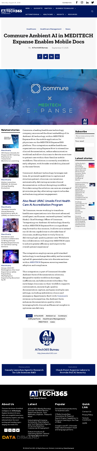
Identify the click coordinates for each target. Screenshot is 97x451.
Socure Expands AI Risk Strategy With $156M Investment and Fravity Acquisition (81, 221)
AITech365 (38, 316)
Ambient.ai (51, 316)
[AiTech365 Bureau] (47, 337)
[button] (92, 11)
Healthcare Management (51, 29)
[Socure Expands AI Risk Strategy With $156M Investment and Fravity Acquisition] (91, 218)
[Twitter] (92, 2)
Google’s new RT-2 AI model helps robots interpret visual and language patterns (66, 428)
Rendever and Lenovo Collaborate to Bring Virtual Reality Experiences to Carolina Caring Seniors (10, 242)
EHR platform (34, 319)
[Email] (57, 56)
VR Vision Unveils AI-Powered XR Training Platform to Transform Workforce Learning (10, 157)
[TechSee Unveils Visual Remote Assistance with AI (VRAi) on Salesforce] (10, 198)
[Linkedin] (87, 2)
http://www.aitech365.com (47, 353)
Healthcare (31, 29)
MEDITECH (35, 262)
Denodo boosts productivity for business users (66, 410)
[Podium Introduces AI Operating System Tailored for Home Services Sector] (91, 204)
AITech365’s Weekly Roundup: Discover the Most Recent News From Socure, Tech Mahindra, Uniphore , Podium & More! (80, 171)
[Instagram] (82, 2)
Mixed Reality (6, 150)
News (68, 29)
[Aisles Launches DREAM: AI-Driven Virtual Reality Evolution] (10, 170)
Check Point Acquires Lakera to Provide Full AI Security (73, 371)
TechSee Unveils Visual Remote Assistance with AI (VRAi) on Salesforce (10, 212)
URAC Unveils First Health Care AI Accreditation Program (46, 203)
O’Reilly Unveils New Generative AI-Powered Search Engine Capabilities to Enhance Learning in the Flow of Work (66, 418)
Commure (62, 296)
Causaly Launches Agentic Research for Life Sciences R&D (24, 371)
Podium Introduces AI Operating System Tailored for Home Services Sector (81, 207)
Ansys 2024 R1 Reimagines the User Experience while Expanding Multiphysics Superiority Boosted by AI (10, 274)
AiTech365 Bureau (40, 48)
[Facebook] (76, 2)
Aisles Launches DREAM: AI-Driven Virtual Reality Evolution (9, 185)
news (52, 322)
